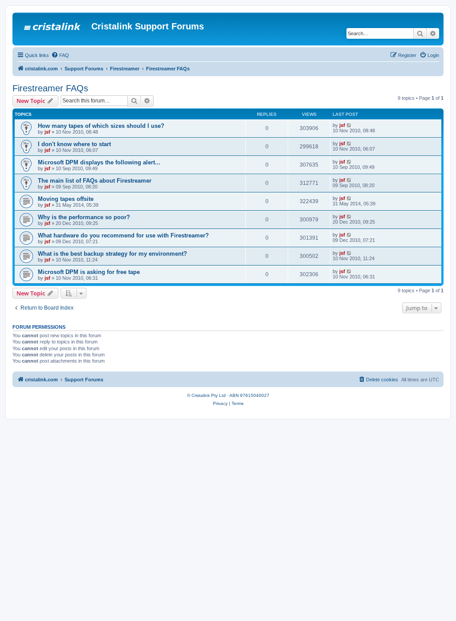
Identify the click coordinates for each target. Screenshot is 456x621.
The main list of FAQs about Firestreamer (94, 180)
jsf (47, 132)
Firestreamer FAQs (50, 88)
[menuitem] (60, 55)
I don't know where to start (74, 144)
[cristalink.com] (53, 29)
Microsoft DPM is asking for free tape (89, 272)
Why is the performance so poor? (84, 217)
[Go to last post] (349, 125)
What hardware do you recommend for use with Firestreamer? (123, 235)
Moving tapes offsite (66, 199)
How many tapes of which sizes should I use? (101, 126)
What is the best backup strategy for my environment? (112, 253)
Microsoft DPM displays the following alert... (99, 162)
